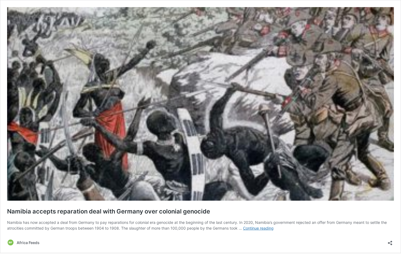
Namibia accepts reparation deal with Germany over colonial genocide (108, 211)
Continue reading (258, 228)
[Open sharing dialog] (390, 241)
